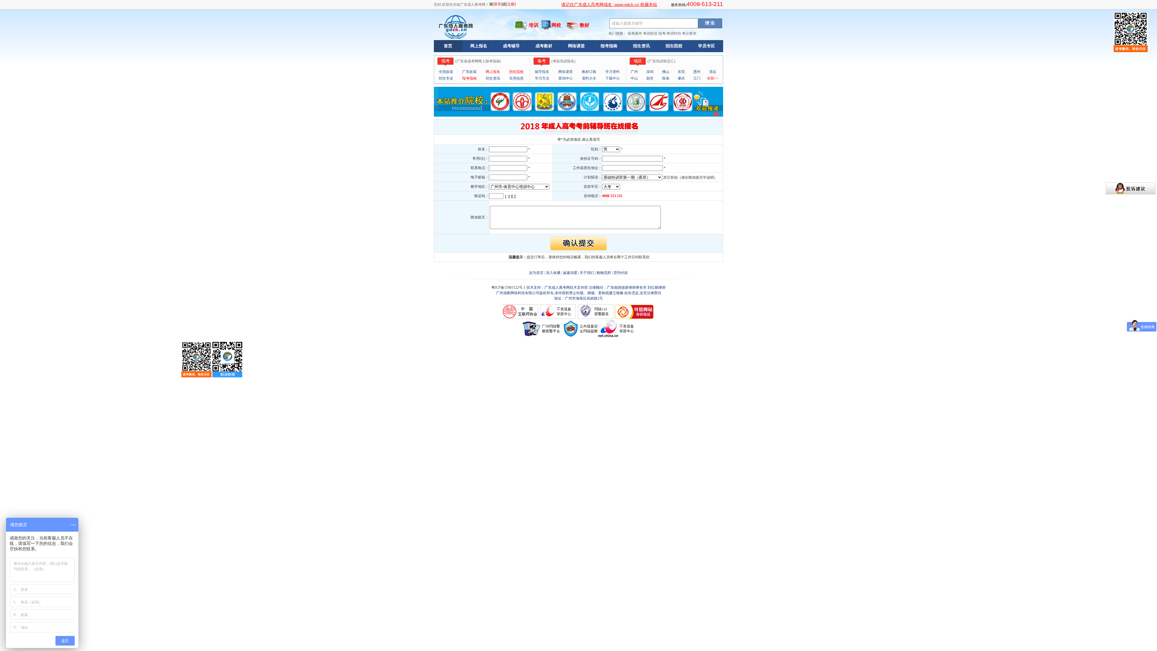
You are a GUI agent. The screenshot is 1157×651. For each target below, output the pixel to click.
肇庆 (681, 78)
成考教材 (543, 46)
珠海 (665, 78)
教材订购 (589, 72)
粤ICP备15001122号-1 (508, 287)
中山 (634, 78)
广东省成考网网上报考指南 (478, 61)
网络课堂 (576, 46)
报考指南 (608, 46)
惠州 (697, 72)
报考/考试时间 (669, 33)
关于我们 (587, 273)
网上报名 (478, 46)
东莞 (681, 72)
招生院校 (674, 46)
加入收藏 (553, 273)
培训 (533, 25)
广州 (634, 72)
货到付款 (620, 273)
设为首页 (536, 273)
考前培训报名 (563, 61)
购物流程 (604, 273)
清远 (712, 72)
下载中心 (612, 78)
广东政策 (469, 72)
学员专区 (706, 46)
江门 (697, 78)
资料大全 (589, 78)
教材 (584, 25)
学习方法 (542, 78)
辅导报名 (542, 72)
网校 (556, 25)
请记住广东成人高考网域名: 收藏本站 (609, 4)
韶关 (650, 78)
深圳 (650, 72)
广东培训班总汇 (661, 61)
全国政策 (446, 72)
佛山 (665, 72)
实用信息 (516, 78)
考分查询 (689, 33)
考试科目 (650, 33)
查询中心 (565, 78)
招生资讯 (641, 46)
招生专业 (446, 78)
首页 (448, 46)
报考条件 (635, 33)
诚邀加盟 (570, 273)
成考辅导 (511, 46)
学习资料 (612, 72)
